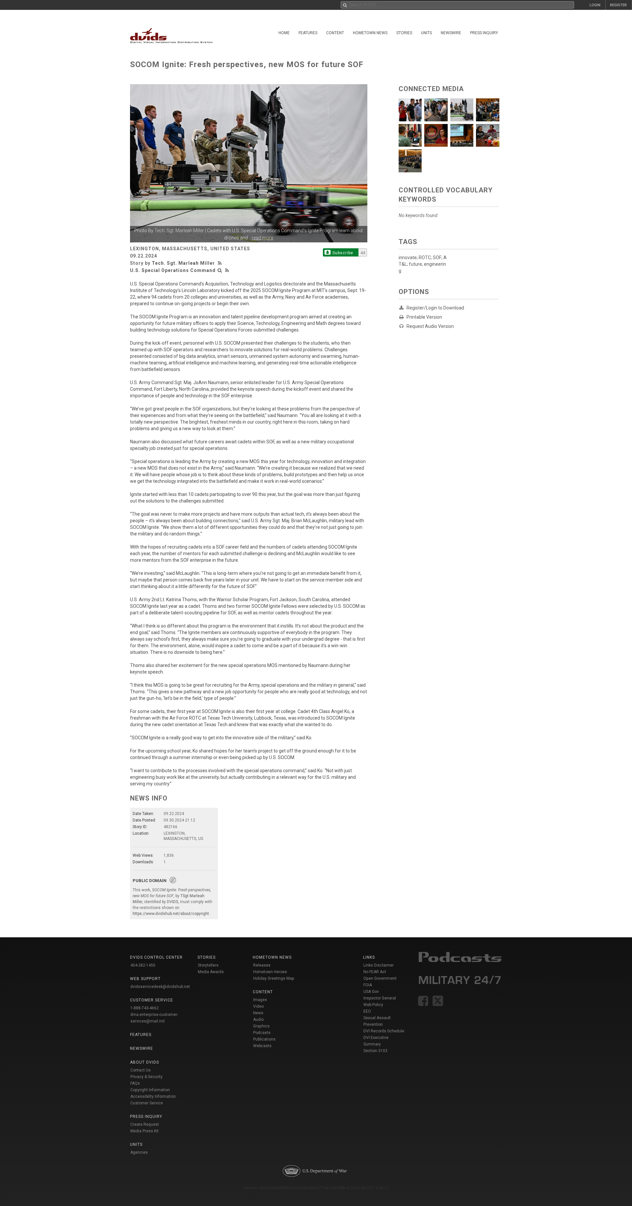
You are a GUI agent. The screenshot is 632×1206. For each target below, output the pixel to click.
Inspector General (379, 998)
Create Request (144, 1124)
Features (308, 33)
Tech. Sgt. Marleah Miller (179, 230)
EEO (367, 1011)
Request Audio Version (430, 326)
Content (335, 33)
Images (260, 999)
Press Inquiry (484, 33)
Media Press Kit (144, 1131)
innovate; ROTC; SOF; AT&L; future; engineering (423, 264)
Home (284, 33)
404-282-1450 (142, 965)
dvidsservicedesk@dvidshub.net (160, 986)
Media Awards (211, 972)
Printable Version (424, 317)
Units (426, 33)
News (258, 1013)
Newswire (451, 33)
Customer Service (146, 1103)
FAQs (135, 1083)
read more (262, 237)
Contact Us (140, 1070)
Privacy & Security (146, 1076)
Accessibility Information (153, 1096)
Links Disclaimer (378, 965)
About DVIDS (144, 1062)
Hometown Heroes (270, 972)
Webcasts (262, 1046)
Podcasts (262, 1032)
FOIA (367, 985)
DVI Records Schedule (383, 1031)
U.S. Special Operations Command (173, 270)
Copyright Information (150, 1090)
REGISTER (618, 5)
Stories (404, 33)
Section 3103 (375, 1050)
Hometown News (370, 33)
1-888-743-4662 (144, 1008)
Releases (262, 965)
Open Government (380, 978)
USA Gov (371, 991)
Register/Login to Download (435, 307)
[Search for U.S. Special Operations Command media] (220, 270)
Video (258, 1006)
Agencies (139, 1152)
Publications (264, 1039)
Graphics (261, 1026)
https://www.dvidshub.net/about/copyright (171, 913)
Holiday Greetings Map (273, 978)
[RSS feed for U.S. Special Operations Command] (227, 270)
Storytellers (208, 965)
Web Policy (373, 1004)
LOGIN (595, 5)
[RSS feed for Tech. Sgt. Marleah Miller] (220, 263)
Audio (258, 1019)
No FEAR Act (374, 972)
